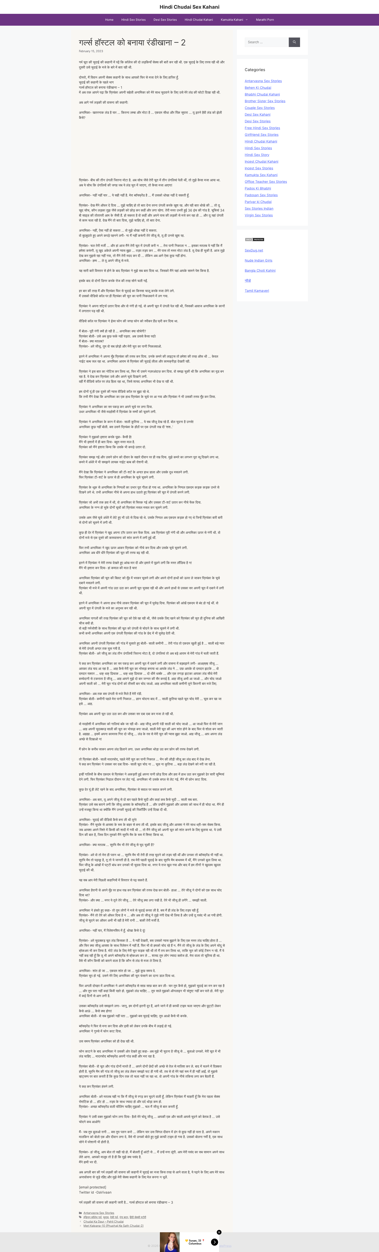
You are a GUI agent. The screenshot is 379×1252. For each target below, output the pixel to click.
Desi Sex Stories (165, 20)
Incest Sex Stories (259, 168)
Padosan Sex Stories (261, 195)
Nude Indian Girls (258, 260)
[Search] (294, 42)
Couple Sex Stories (260, 108)
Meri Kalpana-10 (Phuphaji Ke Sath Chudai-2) (113, 1225)
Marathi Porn (265, 20)
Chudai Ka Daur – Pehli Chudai (103, 1221)
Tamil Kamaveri (257, 291)
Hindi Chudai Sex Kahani (190, 7)
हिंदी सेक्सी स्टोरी (138, 1217)
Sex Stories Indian (259, 209)
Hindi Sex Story (257, 155)
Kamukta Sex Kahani (261, 175)
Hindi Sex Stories (133, 20)
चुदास (106, 1217)
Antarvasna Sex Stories (98, 1212)
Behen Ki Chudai (258, 88)
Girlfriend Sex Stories (262, 135)
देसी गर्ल (114, 1217)
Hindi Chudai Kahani (199, 20)
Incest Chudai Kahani (261, 162)
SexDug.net (254, 250)
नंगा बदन (123, 1217)
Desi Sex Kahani (257, 115)
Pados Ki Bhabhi (258, 188)
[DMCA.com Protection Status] (255, 240)
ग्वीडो (248, 281)
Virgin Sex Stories (259, 215)
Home (109, 20)
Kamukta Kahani (232, 20)
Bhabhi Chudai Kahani (262, 94)
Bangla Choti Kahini (260, 271)
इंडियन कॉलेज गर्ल (92, 1217)
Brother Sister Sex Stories (265, 101)
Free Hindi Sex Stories (262, 128)
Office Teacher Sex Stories (266, 182)
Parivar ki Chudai (258, 202)
